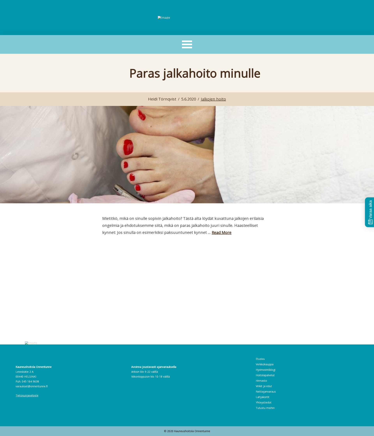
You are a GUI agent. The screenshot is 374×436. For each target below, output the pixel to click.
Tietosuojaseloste (27, 395)
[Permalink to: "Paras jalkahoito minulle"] (187, 154)
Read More (221, 232)
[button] (187, 44)
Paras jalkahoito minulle (194, 73)
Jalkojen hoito (213, 99)
